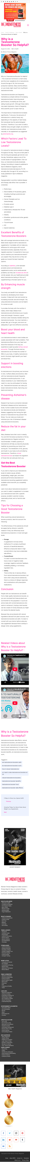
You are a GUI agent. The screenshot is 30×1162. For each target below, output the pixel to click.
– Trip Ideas (4, 942)
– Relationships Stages (6, 997)
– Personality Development (7, 1027)
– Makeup (3, 922)
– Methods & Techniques (7, 968)
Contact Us (19, 1158)
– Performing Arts (5, 1013)
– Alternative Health (5, 902)
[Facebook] (1, 1)
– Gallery (3, 1050)
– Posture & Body (5, 954)
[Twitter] (3, 1)
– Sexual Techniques (6, 1000)
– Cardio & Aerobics (5, 946)
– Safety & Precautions (6, 936)
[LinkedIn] (9, 1)
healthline (12, 265)
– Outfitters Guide (5, 933)
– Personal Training (5, 952)
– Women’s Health (5, 908)
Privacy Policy (25, 1160)
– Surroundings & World (6, 1031)
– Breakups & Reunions (6, 992)
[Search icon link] (28, 2)
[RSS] (9, 1146)
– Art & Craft (4, 1021)
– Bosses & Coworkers (6, 975)
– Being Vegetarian (5, 1036)
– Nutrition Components (6, 1042)
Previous (8, 801)
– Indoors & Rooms (5, 1054)
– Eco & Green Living (6, 1022)
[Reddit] (11, 1)
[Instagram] (5, 1)
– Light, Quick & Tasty (6, 1041)
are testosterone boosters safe (11, 762)
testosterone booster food (10, 784)
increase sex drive (21, 272)
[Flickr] (17, 1)
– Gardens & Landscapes (7, 1051)
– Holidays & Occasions (6, 1039)
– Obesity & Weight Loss (7, 951)
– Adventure (4, 931)
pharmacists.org (8, 134)
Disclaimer (26, 1158)
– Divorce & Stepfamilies (7, 977)
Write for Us (17, 1160)
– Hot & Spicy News (5, 1007)
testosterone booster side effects (12, 788)
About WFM (12, 1158)
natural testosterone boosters (11, 777)
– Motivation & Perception (7, 1024)
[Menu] (28, 25)
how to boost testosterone (10, 769)
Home (6, 1158)
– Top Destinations (5, 940)
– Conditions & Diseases (6, 904)
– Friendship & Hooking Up (7, 995)
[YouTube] (13, 1)
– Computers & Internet (6, 962)
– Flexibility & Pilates (6, 949)
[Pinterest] (7, 1)
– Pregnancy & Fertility (6, 986)
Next (5, 812)
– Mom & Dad (4, 981)
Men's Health (15, 49)
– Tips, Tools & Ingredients (7, 1045)
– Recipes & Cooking (6, 1044)
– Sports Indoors (5, 937)
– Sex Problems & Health (7, 998)
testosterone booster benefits (11, 781)
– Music (3, 1012)
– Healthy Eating (5, 1038)
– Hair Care (3, 920)
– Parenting (3, 983)
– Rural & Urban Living (6, 1028)
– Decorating (4, 1048)
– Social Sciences (5, 1030)
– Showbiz (3, 1015)
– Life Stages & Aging (6, 905)
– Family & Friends (5, 978)
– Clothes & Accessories (6, 918)
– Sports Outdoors (5, 939)
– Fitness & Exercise (5, 948)
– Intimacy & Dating (5, 994)
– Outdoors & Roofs (5, 1056)
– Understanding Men (6, 1001)
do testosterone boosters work (11, 765)
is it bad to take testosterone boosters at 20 (14, 773)
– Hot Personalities (5, 1009)
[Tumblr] (15, 1)
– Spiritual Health (5, 910)
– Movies (3, 1010)
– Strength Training (5, 955)
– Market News (4, 966)
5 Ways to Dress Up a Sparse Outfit (14, 798)
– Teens (3, 987)
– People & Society (5, 1025)
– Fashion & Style (5, 919)
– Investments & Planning (7, 965)
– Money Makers (5, 969)
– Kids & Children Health (6, 980)
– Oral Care (3, 923)
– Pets (2, 984)
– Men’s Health (4, 907)
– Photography (4, 934)
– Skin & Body (4, 925)
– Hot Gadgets (4, 963)
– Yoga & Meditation (6, 911)
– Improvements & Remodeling (8, 1053)
